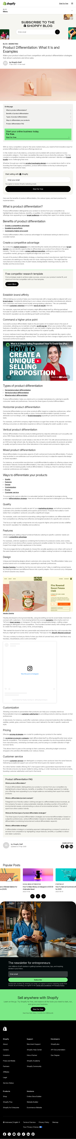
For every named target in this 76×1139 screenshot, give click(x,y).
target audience (33, 215)
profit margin (42, 326)
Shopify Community (34, 1066)
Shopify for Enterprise (11, 1108)
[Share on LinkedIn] (71, 846)
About (5, 1044)
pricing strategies (16, 734)
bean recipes (15, 622)
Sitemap (55, 1122)
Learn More (12, 284)
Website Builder (32, 1102)
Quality (7, 479)
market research (20, 247)
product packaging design (36, 163)
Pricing (7, 490)
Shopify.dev (55, 1044)
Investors (6, 1055)
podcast (61, 633)
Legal (5, 1077)
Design (7, 485)
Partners (6, 1066)
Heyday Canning (9, 567)
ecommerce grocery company (17, 738)
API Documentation (58, 1050)
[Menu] (72, 3)
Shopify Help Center (34, 1050)
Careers (6, 1050)
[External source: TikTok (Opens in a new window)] (23, 1134)
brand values (8, 301)
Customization (10, 487)
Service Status (8, 1083)
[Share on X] (67, 846)
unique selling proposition (35, 251)
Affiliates (6, 1072)
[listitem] (38, 880)
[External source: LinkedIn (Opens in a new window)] (28, 1134)
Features (8, 482)
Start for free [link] (38, 189)
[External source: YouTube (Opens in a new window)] (14, 1134)
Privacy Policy (59, 985)
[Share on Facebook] (62, 846)
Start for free (63, 3)
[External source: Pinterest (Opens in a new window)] (33, 1134)
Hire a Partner (32, 1055)
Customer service (12, 492)
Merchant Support (33, 1044)
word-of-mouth (40, 306)
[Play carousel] (38, 896)
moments (49, 620)
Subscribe (38, 980)
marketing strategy (45, 508)
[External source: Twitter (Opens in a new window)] (9, 1134)
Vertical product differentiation (17, 393)
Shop (5, 1096)
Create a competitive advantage (17, 226)
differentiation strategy (18, 498)
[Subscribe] (57, 32)
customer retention (17, 306)
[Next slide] (43, 896)
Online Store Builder (34, 1096)
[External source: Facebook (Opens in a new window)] (4, 1134)
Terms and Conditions (43, 985)
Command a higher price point (16, 231)
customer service (16, 761)
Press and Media (9, 1061)
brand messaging (34, 416)
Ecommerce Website (34, 1108)
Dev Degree (55, 1055)
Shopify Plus (7, 1102)
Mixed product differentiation (16, 395)
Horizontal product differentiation (18, 390)
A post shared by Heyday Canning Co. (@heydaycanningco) (29, 700)
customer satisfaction (30, 714)
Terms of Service (29, 1122)
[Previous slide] (32, 896)
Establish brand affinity (13, 228)
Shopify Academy (33, 1061)
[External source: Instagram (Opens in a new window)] (18, 1134)
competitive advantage (18, 537)
